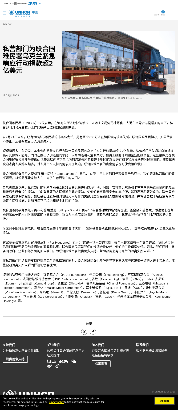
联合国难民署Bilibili (51, 361)
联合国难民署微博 (49, 366)
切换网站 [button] (32, 3)
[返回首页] (20, 13)
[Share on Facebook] (93, 332)
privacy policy (56, 402)
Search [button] (156, 15)
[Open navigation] (4, 13)
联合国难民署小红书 (63, 361)
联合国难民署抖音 (57, 366)
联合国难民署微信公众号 (73, 361)
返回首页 (7, 24)
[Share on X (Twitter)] (84, 332)
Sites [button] (163, 15)
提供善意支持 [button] (15, 359)
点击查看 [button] (101, 363)
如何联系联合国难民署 (151, 350)
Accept (164, 400)
